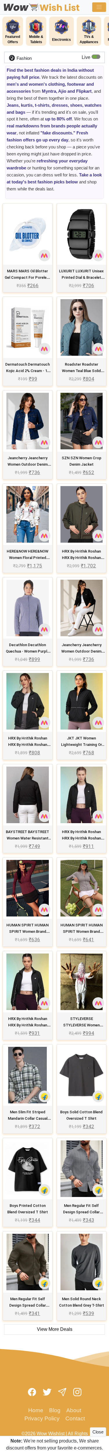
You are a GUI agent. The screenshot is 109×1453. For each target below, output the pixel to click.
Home (35, 1410)
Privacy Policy (42, 1418)
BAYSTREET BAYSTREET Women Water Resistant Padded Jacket (27, 838)
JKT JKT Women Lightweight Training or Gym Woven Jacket (81, 744)
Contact (75, 1418)
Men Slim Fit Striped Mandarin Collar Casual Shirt (27, 1118)
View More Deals (54, 1329)
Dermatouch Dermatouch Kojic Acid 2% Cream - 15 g (27, 370)
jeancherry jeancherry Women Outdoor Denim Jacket (28, 464)
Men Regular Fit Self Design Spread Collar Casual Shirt (81, 1212)
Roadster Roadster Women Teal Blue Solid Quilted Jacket (81, 370)
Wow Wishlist (51, 1433)
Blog (54, 1410)
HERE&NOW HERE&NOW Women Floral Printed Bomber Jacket (27, 557)
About (73, 1410)
